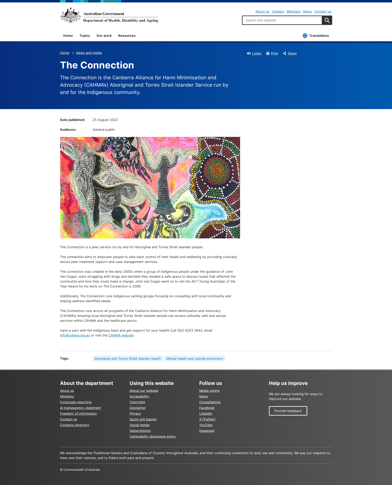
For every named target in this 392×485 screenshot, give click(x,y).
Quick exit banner (143, 419)
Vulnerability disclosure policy (153, 436)
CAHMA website (121, 335)
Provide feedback (288, 411)
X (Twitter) (207, 419)
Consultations (209, 402)
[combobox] (282, 20)
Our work (104, 36)
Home (68, 36)
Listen (256, 53)
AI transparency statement (80, 408)
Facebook (207, 408)
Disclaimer (138, 408)
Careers (278, 11)
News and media (89, 53)
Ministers (294, 11)
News (307, 11)
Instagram (207, 431)
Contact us (322, 11)
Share (292, 53)
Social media (139, 425)
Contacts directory (74, 425)
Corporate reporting (75, 402)
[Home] (109, 15)
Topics (84, 36)
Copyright (137, 402)
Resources (127, 36)
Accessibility (139, 396)
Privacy (135, 413)
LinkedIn (205, 413)
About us (262, 11)
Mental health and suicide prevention (194, 358)
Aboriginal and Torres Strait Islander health (128, 358)
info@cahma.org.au (75, 335)
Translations (319, 36)
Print (274, 53)
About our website (144, 391)
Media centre (209, 391)
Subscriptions (140, 431)
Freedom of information (78, 413)
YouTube (206, 425)
